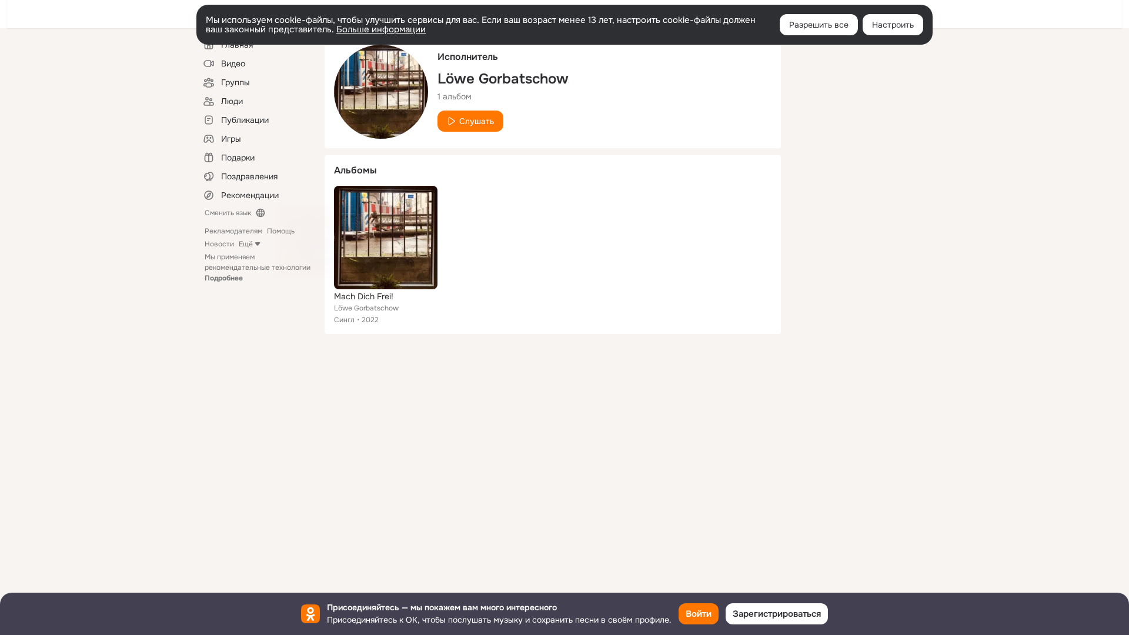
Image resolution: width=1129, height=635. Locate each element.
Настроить (893, 24)
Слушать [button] (476, 121)
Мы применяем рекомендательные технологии (257, 267)
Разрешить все (819, 24)
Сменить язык (228, 213)
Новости (219, 244)
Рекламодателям (233, 231)
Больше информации (381, 29)
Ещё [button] (246, 244)
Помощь (281, 231)
